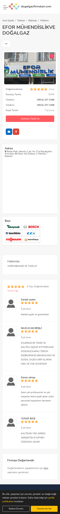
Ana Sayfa (8, 20)
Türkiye (21, 20)
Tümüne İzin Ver (44, 508)
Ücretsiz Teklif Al (30, 118)
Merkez (44, 20)
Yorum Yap (12, 290)
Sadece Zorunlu (16, 508)
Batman (32, 20)
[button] (6, 44)
